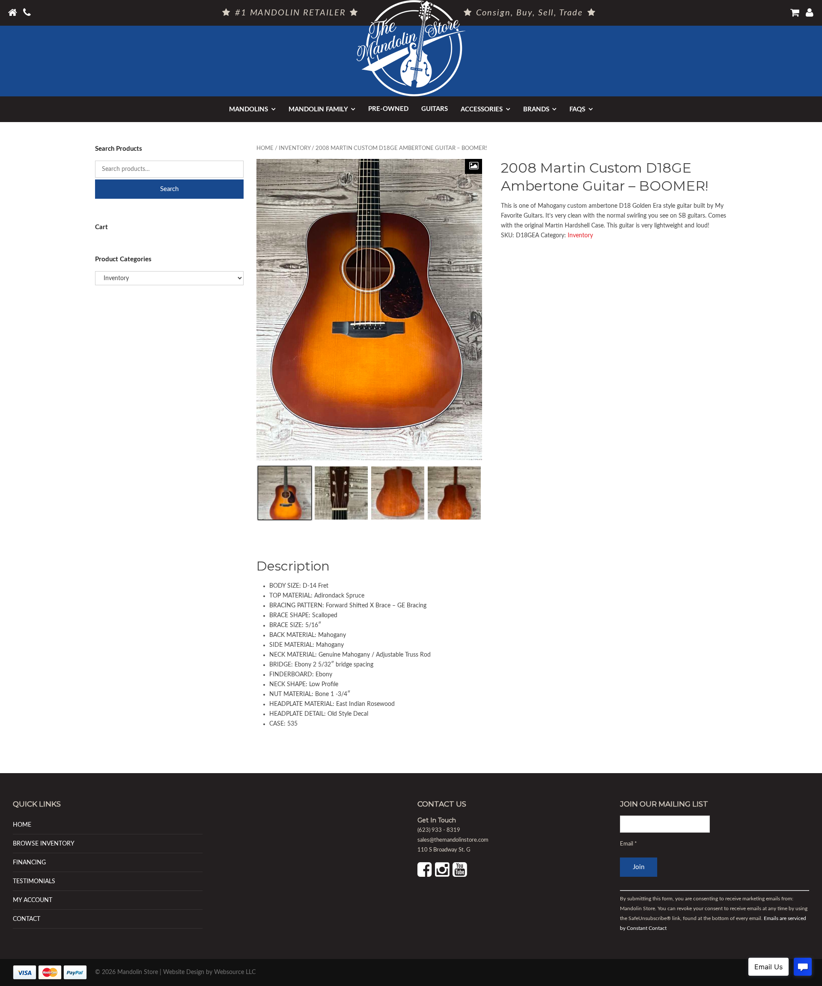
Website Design (183, 972)
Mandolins (248, 109)
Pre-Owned (388, 109)
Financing (29, 862)
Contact (26, 919)
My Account (32, 900)
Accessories (482, 109)
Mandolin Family (318, 109)
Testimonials (34, 881)
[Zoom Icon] (473, 166)
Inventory (294, 148)
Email (628, 844)
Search (169, 189)
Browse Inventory (43, 843)
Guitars (434, 109)
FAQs (577, 109)
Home (265, 148)
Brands (536, 109)
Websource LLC (235, 972)
